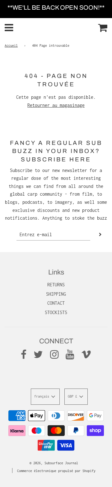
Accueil (11, 45)
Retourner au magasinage (56, 105)
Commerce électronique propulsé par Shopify (56, 471)
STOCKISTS (56, 312)
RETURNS (56, 284)
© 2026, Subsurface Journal (54, 463)
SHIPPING (56, 294)
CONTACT (56, 303)
